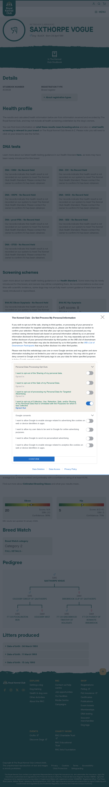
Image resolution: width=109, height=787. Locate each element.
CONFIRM (34, 459)
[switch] (89, 373)
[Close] (103, 318)
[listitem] (54, 366)
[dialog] (54, 393)
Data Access (54, 469)
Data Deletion (38, 469)
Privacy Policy (70, 469)
